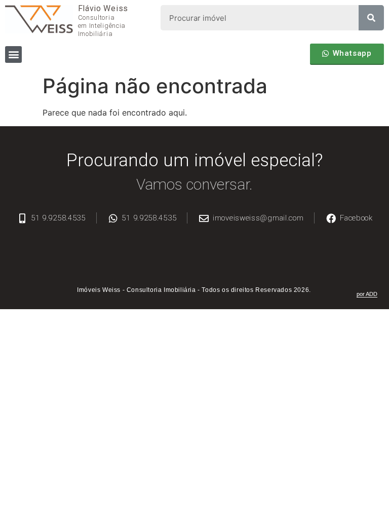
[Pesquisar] (371, 17)
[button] (13, 54)
